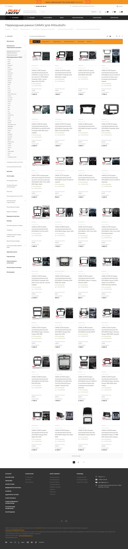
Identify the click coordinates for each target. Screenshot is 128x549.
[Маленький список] (107, 36)
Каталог (8, 473)
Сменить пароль (54, 482)
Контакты (28, 479)
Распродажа (10, 512)
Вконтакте (62, 521)
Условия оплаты (81, 477)
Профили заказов (55, 487)
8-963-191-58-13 (41, 6)
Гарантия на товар (82, 482)
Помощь (80, 473)
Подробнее (79, 2)
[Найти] (100, 12)
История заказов (55, 484)
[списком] (119, 36)
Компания (29, 473)
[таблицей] (122, 36)
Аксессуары (9, 484)
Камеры (8, 491)
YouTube (66, 521)
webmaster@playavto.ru (26, 535)
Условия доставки (82, 479)
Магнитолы (9, 477)
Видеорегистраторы (13, 487)
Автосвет (8, 480)
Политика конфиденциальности (14, 530)
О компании (29, 477)
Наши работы (29, 482)
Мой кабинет (55, 473)
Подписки (53, 491)
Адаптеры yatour (12, 494)
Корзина (52, 489)
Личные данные (54, 479)
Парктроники (10, 498)
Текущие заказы (54, 477)
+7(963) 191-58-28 (102, 479)
